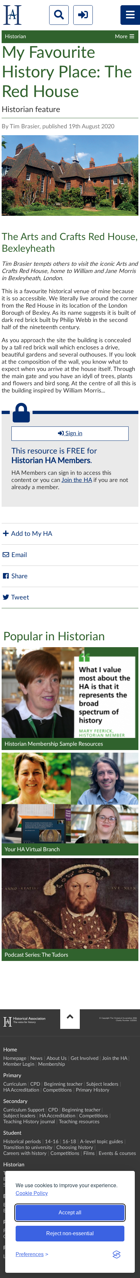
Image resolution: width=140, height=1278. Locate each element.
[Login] (83, 15)
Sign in (73, 434)
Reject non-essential (70, 1233)
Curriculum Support (23, 1110)
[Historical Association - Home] (24, 1025)
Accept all (70, 1212)
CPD (35, 1084)
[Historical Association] (12, 16)
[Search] (59, 15)
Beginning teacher (63, 1084)
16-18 (69, 1141)
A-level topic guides (101, 1141)
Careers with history (25, 1153)
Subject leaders (102, 1084)
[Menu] (130, 15)
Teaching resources (79, 1121)
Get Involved (84, 1058)
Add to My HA (31, 534)
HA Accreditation (21, 1090)
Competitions (57, 1090)
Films (89, 1153)
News (36, 1058)
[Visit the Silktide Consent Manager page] (116, 1254)
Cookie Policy (32, 1193)
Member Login (18, 1064)
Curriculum (14, 1084)
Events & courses (117, 1153)
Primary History (92, 1090)
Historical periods (22, 1141)
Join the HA (77, 480)
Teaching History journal (29, 1121)
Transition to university (27, 1147)
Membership (51, 1064)
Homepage (14, 1058)
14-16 (52, 1141)
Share (19, 576)
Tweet (19, 597)
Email (18, 555)
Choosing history (74, 1147)
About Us (57, 1058)
